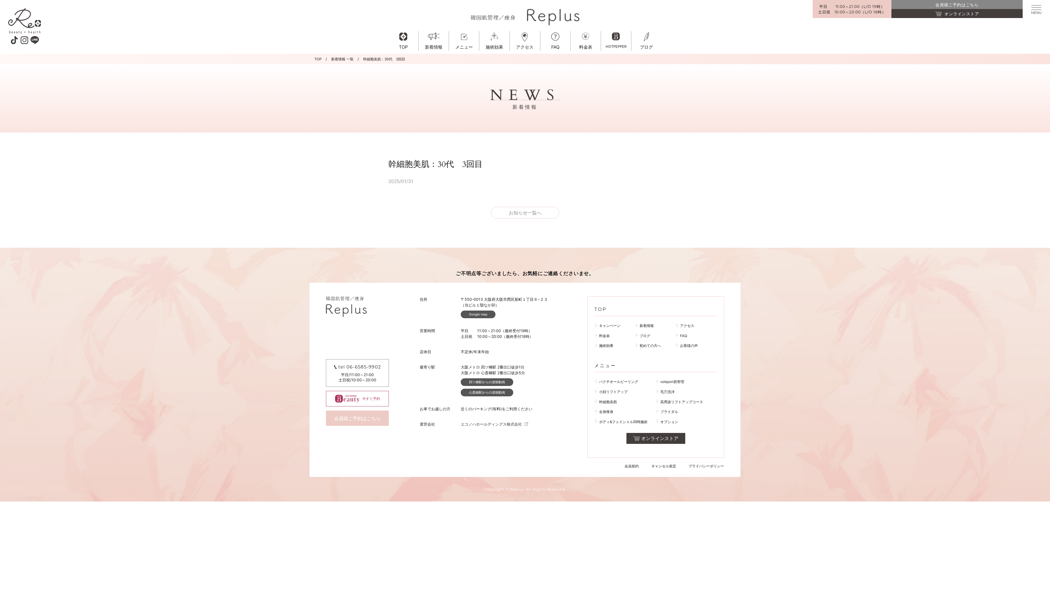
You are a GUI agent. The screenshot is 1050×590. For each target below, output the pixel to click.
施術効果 (606, 345)
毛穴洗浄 (667, 392)
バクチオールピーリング (618, 381)
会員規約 (632, 466)
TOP (318, 59)
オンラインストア (659, 438)
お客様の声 (689, 345)
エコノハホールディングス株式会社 (491, 424)
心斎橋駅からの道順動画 (487, 392)
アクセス (687, 325)
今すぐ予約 (371, 398)
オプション (669, 422)
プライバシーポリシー (706, 466)
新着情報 (647, 325)
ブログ (645, 336)
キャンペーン (609, 325)
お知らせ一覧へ (525, 213)
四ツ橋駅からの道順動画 (487, 382)
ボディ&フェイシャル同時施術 (623, 422)
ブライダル (669, 411)
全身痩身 (606, 411)
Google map (478, 314)
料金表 (604, 336)
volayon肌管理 (672, 381)
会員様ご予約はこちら (357, 418)
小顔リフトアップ (613, 392)
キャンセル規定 (663, 466)
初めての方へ (650, 345)
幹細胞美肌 (608, 402)
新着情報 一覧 (342, 59)
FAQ (683, 336)
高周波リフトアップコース (681, 402)
